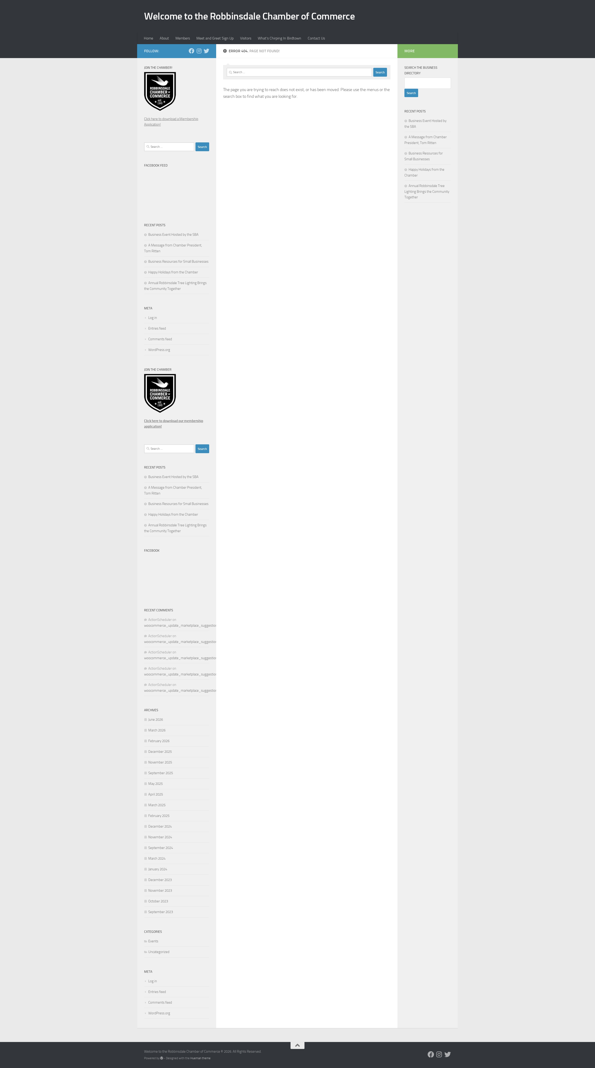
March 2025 (156, 805)
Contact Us (316, 38)
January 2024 (157, 869)
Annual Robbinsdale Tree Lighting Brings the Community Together (426, 191)
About (164, 38)
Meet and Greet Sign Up (215, 38)
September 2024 (160, 848)
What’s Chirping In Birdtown (279, 38)
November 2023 (160, 890)
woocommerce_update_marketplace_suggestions (181, 625)
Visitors (245, 38)
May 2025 (155, 784)
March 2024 (156, 858)
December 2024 (160, 826)
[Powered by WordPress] (161, 1058)
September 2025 (160, 773)
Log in (152, 318)
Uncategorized (158, 952)
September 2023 (160, 912)
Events (153, 941)
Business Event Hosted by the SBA (173, 235)
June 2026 (155, 719)
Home (148, 38)
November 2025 (160, 762)
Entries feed (157, 328)
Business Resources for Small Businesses (178, 261)
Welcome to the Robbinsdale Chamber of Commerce (249, 16)
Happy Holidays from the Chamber (173, 272)
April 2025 (155, 794)
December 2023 (160, 880)
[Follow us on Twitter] (206, 51)
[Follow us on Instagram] (199, 51)
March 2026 (156, 730)
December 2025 (160, 752)
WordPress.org (159, 350)
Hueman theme (200, 1058)
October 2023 (158, 901)
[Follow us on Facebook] (191, 51)
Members (182, 38)
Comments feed (160, 339)
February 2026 (158, 741)
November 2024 (160, 837)
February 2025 (158, 816)
